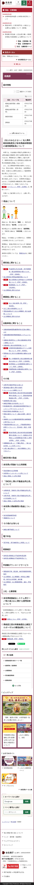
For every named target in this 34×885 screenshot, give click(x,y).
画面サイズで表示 (25, 91)
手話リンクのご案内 (26, 866)
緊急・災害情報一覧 (24, 41)
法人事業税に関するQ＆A (11, 316)
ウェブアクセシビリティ (12, 841)
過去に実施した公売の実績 (12, 476)
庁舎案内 (7, 876)
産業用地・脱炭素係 (11, 665)
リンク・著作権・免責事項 (12, 837)
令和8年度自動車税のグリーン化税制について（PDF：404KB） (20, 349)
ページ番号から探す (12, 807)
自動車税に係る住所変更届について (15, 345)
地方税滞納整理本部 (10, 515)
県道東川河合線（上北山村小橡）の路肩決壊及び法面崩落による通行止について (18, 36)
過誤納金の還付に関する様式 (12, 387)
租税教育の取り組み (10, 401)
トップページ (5, 822)
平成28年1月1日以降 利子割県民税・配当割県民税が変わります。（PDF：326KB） (20, 271)
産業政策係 (8, 680)
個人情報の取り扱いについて (13, 833)
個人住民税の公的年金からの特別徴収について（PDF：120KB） (20, 281)
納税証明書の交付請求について (13, 403)
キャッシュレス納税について (12, 390)
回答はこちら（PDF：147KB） (17, 619)
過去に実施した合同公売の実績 (13, 501)
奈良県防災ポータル (24, 59)
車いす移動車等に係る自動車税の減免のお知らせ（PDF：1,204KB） (20, 360)
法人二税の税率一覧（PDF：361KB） (18, 304)
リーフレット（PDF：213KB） (17, 187)
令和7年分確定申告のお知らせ (13, 385)
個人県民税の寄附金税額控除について (15, 277)
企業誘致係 (8, 670)
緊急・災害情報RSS (24, 44)
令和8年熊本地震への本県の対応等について (17, 18)
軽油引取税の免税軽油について (13, 411)
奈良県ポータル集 (26, 789)
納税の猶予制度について (11, 529)
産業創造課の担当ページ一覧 (13, 660)
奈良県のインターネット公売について (15, 473)
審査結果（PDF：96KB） (15, 639)
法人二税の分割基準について (12, 308)
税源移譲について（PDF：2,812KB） (17, 286)
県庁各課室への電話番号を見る (14, 872)
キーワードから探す (12, 797)
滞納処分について (9, 518)
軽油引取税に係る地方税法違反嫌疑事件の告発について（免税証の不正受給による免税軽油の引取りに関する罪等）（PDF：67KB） (20, 436)
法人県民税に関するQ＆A (11, 290)
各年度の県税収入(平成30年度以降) (14, 555)
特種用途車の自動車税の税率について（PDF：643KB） (20, 370)
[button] (18, 3)
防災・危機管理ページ (24, 46)
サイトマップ (8, 845)
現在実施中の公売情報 (10, 470)
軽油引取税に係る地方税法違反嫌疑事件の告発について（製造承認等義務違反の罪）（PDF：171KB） (20, 395)
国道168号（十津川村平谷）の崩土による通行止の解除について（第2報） (18, 27)
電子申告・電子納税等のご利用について (16, 542)
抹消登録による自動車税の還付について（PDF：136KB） (20, 365)
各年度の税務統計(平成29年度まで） (15, 558)
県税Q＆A (22, 253)
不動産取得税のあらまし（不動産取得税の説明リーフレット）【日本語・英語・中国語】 (17, 427)
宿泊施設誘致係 (9, 675)
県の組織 (10, 655)
